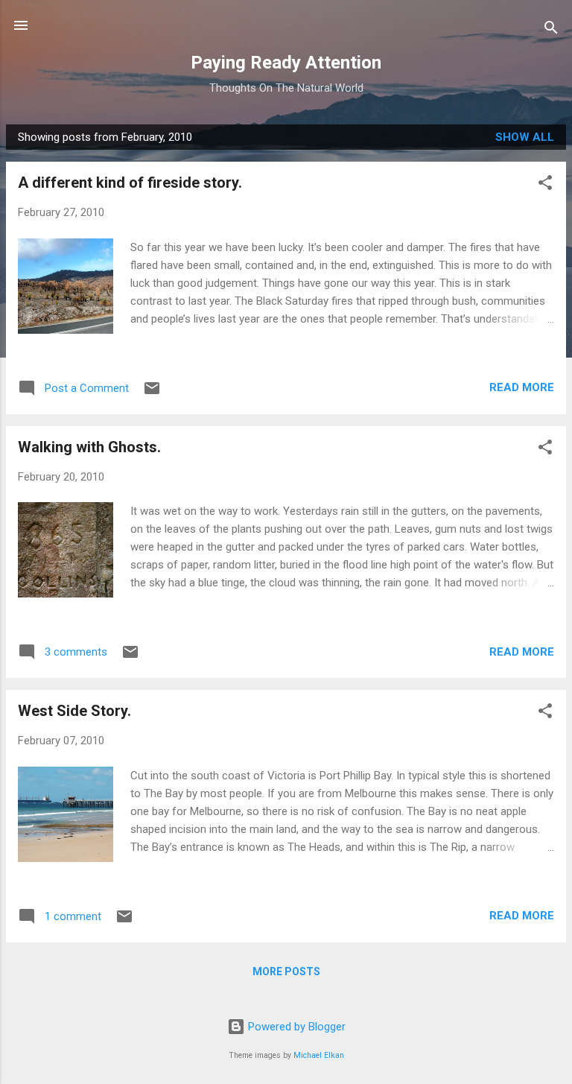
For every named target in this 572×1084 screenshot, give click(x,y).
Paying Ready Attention (286, 62)
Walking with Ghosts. (89, 447)
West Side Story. (74, 711)
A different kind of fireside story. (130, 182)
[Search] (551, 30)
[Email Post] (152, 393)
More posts (286, 971)
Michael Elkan (318, 1055)
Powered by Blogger (295, 1026)
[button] (545, 185)
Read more (521, 387)
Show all (524, 137)
